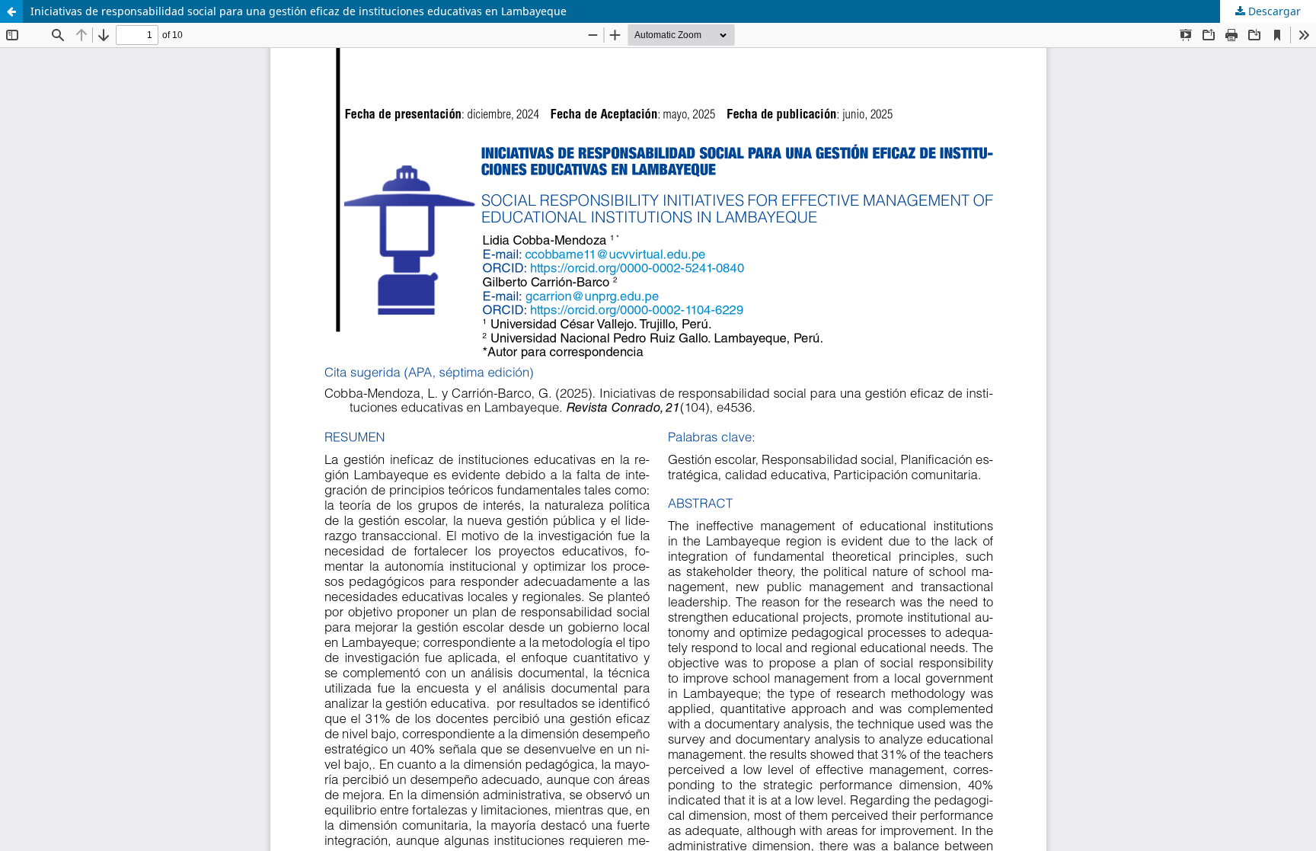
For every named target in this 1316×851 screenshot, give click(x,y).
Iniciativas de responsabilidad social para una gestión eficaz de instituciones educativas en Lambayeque (298, 11)
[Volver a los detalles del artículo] (11, 11)
